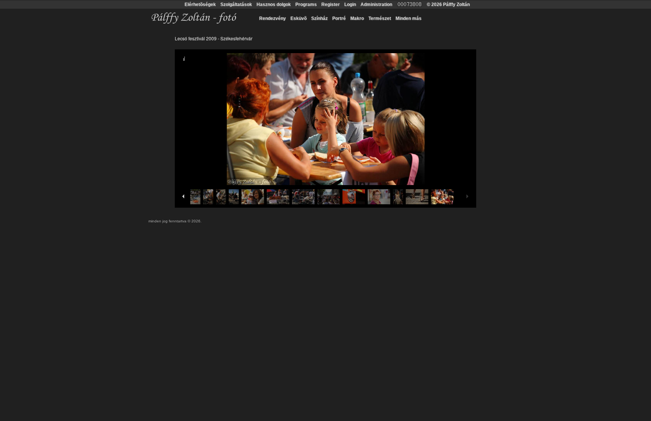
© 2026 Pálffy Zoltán (448, 4)
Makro (357, 18)
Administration (376, 4)
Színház (319, 18)
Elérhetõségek (200, 4)
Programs (306, 4)
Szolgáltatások (236, 4)
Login (350, 4)
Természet (379, 18)
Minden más (409, 18)
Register (330, 4)
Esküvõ (298, 18)
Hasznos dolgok (274, 4)
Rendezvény (272, 18)
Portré (339, 18)
